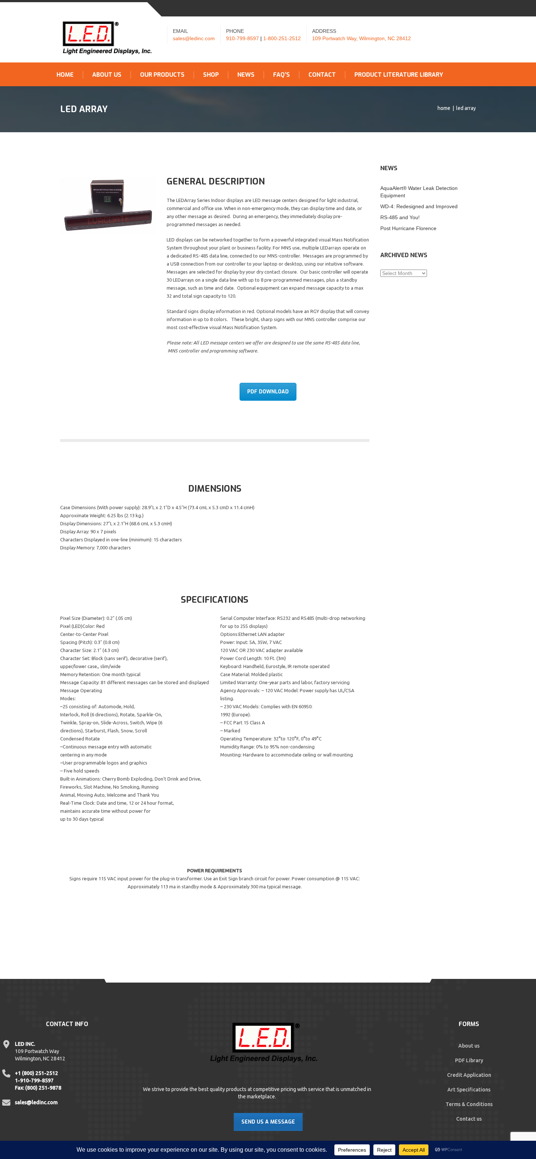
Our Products (162, 75)
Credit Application (469, 1075)
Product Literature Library (398, 75)
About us (468, 1046)
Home (65, 75)
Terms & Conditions (469, 1104)
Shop (211, 75)
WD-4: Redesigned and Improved (419, 206)
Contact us (469, 1119)
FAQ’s (281, 75)
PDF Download (268, 391)
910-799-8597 (242, 38)
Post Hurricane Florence (408, 228)
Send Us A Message (268, 1121)
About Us (106, 75)
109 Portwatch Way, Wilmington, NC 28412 (361, 38)
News (246, 75)
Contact (322, 75)
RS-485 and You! (400, 217)
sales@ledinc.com (194, 38)
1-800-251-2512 (282, 38)
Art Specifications (468, 1090)
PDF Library (469, 1060)
